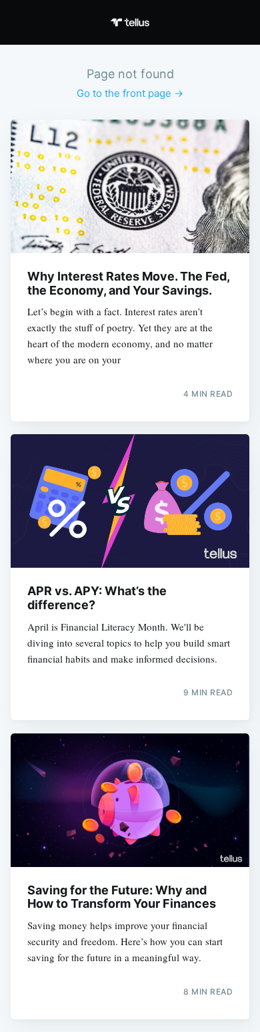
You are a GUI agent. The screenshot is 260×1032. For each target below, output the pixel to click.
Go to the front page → (130, 93)
